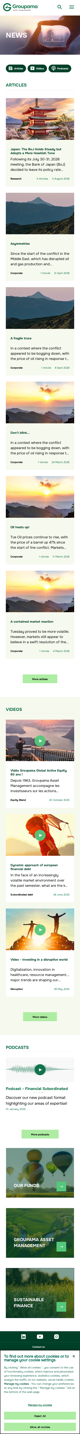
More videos (40, 1016)
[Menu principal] (71, 7)
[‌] (61, 1186)
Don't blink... (20, 432)
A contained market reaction (31, 621)
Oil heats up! (19, 526)
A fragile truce (20, 337)
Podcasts (62, 68)
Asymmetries (20, 243)
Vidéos (40, 68)
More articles (40, 679)
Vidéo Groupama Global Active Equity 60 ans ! (38, 771)
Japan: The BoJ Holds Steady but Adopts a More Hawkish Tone (35, 150)
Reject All (40, 1415)
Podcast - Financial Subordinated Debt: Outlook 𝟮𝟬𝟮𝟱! (37, 1090)
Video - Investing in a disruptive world (39, 959)
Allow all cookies (40, 1426)
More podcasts (40, 1134)
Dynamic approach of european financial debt (34, 866)
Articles (18, 68)
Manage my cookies (40, 1404)
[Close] (74, 1356)
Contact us (38, 1346)
